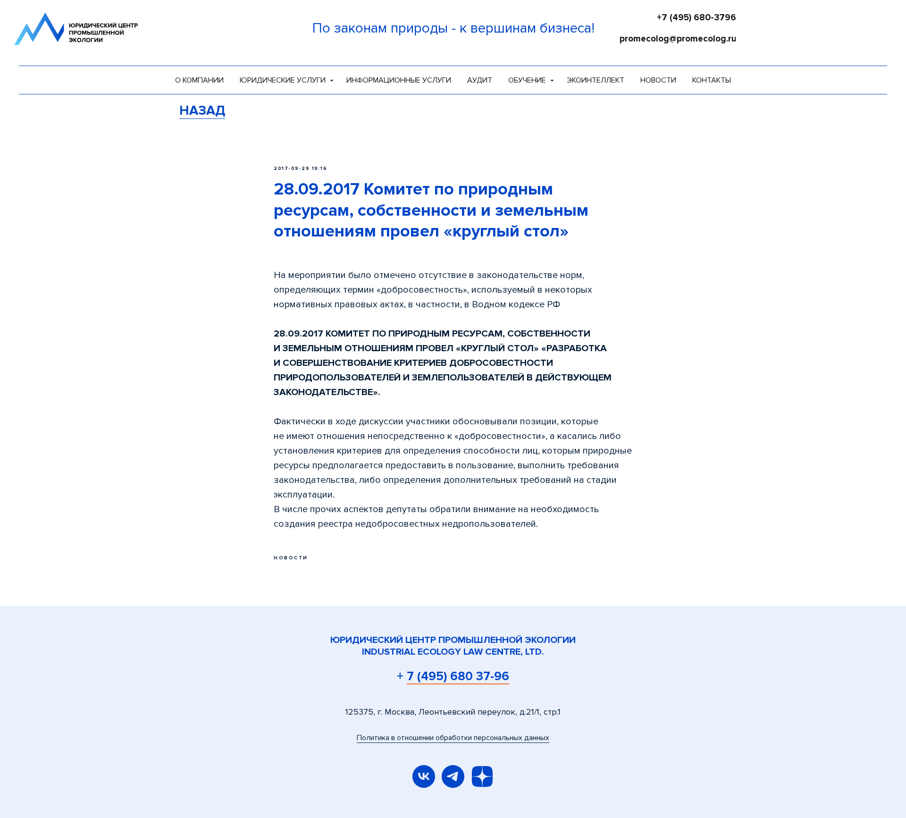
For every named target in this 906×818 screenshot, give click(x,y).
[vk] (423, 776)
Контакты (711, 80)
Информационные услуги (398, 80)
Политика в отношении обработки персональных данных (453, 737)
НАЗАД (202, 110)
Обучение (528, 80)
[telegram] (453, 776)
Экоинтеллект (595, 80)
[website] (482, 776)
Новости (658, 80)
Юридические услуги (283, 80)
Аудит (479, 80)
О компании (199, 80)
